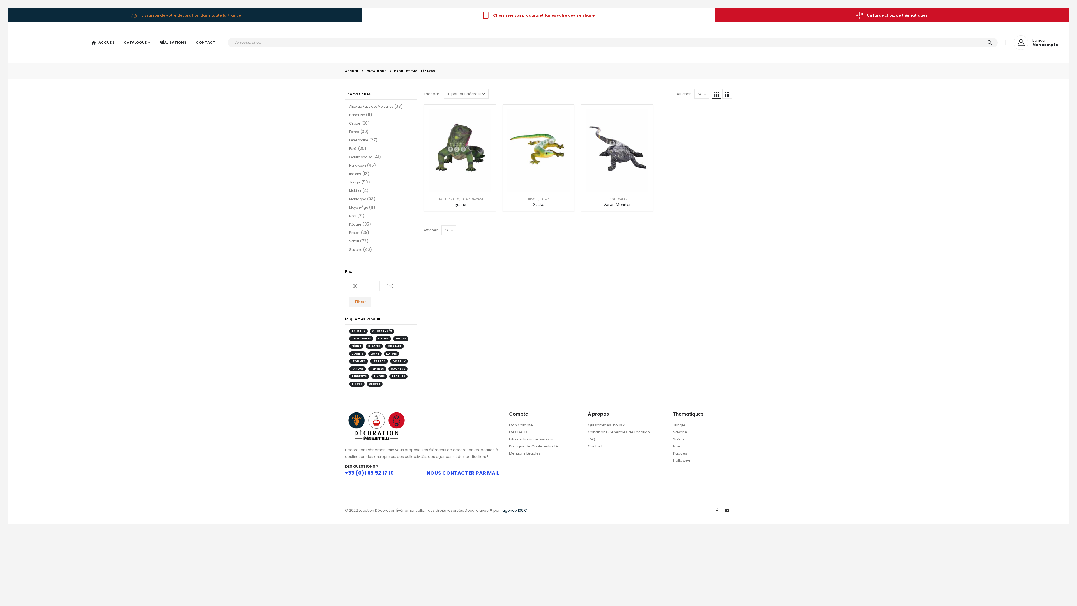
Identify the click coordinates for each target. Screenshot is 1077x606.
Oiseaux (399, 359)
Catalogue (135, 41)
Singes (379, 374)
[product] (460, 148)
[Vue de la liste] (727, 91)
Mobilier (355, 188)
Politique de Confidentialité (533, 444)
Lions (374, 351)
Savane (478, 197)
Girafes (374, 344)
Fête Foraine (358, 137)
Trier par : (432, 91)
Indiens (355, 171)
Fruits (400, 336)
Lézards (379, 359)
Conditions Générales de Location (619, 430)
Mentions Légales (525, 451)
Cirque (354, 120)
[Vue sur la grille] (716, 91)
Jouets (357, 351)
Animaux (358, 329)
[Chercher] (990, 41)
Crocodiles (361, 336)
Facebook (717, 508)
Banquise (357, 112)
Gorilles (394, 344)
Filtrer (360, 299)
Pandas (357, 366)
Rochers (398, 366)
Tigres (356, 381)
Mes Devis (518, 430)
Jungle (441, 197)
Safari (466, 197)
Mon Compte (521, 423)
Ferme (354, 129)
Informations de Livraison (531, 437)
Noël (352, 213)
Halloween (357, 162)
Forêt (353, 146)
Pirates (453, 197)
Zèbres (374, 381)
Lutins (391, 351)
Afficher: (684, 91)
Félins (356, 344)
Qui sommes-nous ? (606, 423)
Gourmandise (360, 154)
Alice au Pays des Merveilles (371, 104)
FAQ (591, 437)
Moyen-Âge (358, 205)
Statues (398, 374)
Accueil (106, 41)
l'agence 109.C (514, 508)
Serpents (359, 374)
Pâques (355, 221)
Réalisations (173, 41)
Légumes (358, 359)
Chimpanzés (382, 329)
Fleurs (383, 336)
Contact (205, 41)
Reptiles (377, 366)
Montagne (357, 196)
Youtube (727, 508)
